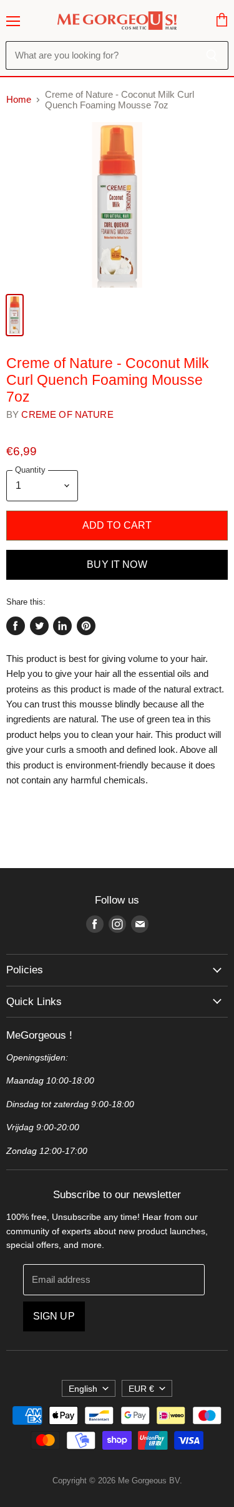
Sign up (54, 1316)
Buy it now (117, 564)
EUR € (141, 1389)
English (83, 1389)
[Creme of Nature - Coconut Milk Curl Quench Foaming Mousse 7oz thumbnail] (14, 315)
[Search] (211, 55)
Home (18, 99)
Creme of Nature (67, 414)
